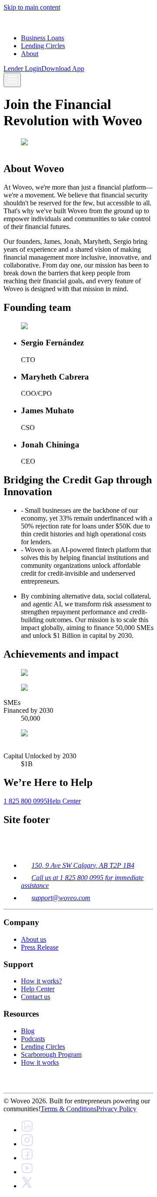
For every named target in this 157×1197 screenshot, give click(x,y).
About (29, 53)
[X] (27, 1186)
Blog (27, 1031)
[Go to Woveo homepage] (11, 23)
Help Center (38, 989)
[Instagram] (27, 1144)
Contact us (35, 996)
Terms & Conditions (68, 1109)
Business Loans (42, 38)
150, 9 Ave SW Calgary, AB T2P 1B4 (82, 865)
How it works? (41, 981)
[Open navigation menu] (12, 80)
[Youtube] (27, 1172)
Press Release (39, 947)
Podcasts (33, 1038)
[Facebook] (27, 1158)
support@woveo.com (60, 897)
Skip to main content (31, 7)
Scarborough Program (51, 1054)
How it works (40, 1062)
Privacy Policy (116, 1109)
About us (33, 939)
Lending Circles (43, 45)
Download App (62, 68)
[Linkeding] (27, 1130)
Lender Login (22, 68)
